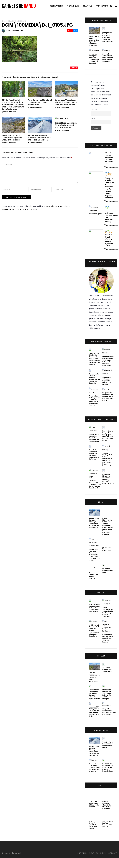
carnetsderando (12, 31)
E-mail (93, 118)
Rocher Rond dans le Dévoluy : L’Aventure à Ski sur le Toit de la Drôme (39, 137)
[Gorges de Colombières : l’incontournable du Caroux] (108, 704)
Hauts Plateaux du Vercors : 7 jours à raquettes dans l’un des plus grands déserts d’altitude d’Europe (107, 526)
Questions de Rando (108, 174)
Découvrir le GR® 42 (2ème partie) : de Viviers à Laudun (107, 638)
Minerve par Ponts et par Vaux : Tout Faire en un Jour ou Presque (106, 694)
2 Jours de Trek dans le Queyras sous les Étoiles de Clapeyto (107, 57)
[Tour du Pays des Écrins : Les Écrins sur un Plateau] (103, 738)
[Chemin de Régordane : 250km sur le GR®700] (94, 795)
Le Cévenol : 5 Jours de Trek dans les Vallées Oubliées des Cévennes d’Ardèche (94, 630)
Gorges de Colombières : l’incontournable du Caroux (109, 711)
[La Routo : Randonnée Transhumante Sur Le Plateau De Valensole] (94, 474)
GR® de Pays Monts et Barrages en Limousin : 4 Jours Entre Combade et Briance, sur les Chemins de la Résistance (13, 104)
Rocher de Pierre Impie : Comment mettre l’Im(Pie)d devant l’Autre (108, 478)
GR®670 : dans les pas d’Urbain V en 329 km (107, 824)
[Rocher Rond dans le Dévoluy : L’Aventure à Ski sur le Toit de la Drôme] (40, 124)
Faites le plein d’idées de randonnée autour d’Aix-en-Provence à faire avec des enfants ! (94, 358)
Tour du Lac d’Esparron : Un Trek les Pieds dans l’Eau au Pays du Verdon (94, 454)
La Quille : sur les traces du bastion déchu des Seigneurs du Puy (107, 396)
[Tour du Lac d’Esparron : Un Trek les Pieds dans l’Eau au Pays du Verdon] (90, 446)
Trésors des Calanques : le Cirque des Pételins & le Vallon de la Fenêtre (94, 400)
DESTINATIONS (56, 6)
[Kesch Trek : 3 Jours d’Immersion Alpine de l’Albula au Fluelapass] (13, 124)
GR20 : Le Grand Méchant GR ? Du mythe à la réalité (108, 240)
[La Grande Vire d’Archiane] (108, 541)
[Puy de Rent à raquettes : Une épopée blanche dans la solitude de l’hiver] (103, 427)
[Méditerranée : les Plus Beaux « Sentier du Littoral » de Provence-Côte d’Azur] (108, 351)
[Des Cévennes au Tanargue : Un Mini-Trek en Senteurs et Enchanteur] (90, 600)
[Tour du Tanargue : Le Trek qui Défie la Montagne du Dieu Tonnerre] (108, 602)
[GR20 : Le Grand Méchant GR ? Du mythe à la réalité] (96, 234)
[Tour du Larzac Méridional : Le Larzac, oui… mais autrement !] (40, 89)
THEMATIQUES (73, 6)
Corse (106, 230)
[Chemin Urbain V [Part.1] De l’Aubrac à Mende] (94, 815)
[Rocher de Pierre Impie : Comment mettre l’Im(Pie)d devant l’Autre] (103, 470)
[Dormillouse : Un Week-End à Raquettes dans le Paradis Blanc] (103, 760)
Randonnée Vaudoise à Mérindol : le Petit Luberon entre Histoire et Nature (66, 102)
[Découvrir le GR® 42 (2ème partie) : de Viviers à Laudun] (108, 626)
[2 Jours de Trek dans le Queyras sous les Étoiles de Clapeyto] (106, 50)
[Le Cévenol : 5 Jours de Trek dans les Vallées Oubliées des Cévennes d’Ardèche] (93, 621)
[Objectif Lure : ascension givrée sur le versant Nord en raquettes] (66, 118)
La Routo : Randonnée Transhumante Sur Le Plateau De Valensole (95, 484)
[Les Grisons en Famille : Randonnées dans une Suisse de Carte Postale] (103, 28)
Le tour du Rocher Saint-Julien (107, 570)
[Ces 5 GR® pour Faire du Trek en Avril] (103, 664)
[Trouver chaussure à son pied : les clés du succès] (96, 157)
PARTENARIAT (102, 6)
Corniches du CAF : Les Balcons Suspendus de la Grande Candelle (94, 378)
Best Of (107, 172)
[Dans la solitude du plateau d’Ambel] (94, 567)
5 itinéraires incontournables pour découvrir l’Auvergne (111, 216)
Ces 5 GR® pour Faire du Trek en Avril (107, 670)
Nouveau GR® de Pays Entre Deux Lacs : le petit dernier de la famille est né (94, 711)
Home (4, 21)
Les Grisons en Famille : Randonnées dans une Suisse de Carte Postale (107, 36)
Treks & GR (108, 175)
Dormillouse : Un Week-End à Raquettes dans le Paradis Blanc (107, 767)
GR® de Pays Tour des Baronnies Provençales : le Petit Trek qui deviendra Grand (94, 554)
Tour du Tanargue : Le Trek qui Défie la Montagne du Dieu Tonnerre (107, 612)
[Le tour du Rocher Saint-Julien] (103, 565)
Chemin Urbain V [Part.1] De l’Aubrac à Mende (93, 825)
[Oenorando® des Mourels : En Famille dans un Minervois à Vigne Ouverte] (90, 686)
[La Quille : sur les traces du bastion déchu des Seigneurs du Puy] (106, 389)
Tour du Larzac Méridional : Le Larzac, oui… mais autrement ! (40, 102)
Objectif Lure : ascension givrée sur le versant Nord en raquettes (66, 125)
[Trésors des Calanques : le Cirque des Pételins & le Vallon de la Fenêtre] (94, 391)
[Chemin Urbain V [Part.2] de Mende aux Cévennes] (108, 795)
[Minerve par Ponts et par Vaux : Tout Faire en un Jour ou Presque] (103, 686)
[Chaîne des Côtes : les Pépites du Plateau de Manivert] (108, 372)
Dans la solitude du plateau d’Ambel (93, 575)
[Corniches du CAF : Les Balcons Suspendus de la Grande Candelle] (90, 370)
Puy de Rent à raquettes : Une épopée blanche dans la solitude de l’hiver (107, 435)
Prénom (94, 110)
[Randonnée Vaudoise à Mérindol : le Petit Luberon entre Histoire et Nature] (66, 89)
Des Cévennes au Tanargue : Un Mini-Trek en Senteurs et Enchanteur (94, 608)
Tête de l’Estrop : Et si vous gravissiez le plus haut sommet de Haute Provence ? (107, 459)
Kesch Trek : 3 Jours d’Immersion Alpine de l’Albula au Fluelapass (12, 137)
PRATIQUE (87, 6)
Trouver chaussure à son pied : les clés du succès (109, 159)
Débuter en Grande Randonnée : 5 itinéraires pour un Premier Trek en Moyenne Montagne (109, 188)
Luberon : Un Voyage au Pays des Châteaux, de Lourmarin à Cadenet (94, 58)
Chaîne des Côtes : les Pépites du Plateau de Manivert (106, 381)
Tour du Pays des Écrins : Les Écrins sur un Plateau (107, 745)
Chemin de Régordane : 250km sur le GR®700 (94, 804)
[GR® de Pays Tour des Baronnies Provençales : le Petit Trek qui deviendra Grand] (94, 542)
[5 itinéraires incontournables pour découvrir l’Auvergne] (96, 210)
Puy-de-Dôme (107, 208)
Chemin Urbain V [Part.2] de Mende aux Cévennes (106, 805)
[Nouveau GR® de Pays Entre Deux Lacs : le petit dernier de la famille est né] (90, 703)
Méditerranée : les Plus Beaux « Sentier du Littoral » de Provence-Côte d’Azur (108, 361)
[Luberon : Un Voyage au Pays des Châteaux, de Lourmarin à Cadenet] (94, 50)
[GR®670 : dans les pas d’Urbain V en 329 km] (108, 815)
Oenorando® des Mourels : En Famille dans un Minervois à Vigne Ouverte (94, 694)
